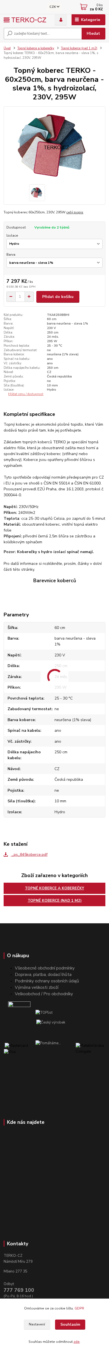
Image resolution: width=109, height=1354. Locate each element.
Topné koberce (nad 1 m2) (79, 48)
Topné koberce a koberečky (35, 48)
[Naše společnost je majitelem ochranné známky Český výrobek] (50, 1022)
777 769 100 (19, 1290)
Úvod (7, 48)
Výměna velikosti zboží (36, 987)
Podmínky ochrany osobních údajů (47, 981)
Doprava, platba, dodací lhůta (43, 974)
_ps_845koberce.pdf (29, 854)
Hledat (93, 33)
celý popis (74, 212)
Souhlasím (70, 1324)
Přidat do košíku (58, 296)
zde (77, 1341)
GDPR (80, 1308)
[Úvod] (25, 19)
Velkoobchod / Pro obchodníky (44, 994)
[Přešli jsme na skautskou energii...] (19, 1012)
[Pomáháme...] (55, 1051)
